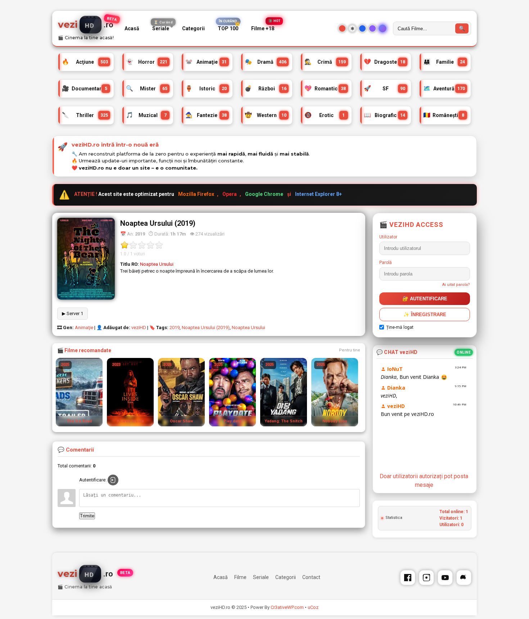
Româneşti (443, 114)
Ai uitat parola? (456, 284)
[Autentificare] (113, 480)
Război (265, 87)
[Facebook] (407, 577)
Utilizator (388, 236)
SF (384, 87)
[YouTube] (445, 577)
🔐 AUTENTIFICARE (424, 298)
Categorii (193, 28)
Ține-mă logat (399, 327)
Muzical (146, 114)
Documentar (84, 87)
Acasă (132, 28)
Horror (146, 60)
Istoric (206, 87)
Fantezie (206, 114)
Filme (240, 577)
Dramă (265, 60)
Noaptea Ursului (248, 327)
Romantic (325, 87)
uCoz (313, 607)
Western (265, 114)
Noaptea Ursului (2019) (206, 327)
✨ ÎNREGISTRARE (424, 314)
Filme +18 (263, 29)
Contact (311, 577)
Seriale (162, 27)
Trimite (87, 516)
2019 (174, 327)
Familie (444, 60)
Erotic (324, 114)
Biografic (384, 114)
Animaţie (206, 60)
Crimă (325, 60)
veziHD (138, 327)
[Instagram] (426, 577)
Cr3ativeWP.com (287, 607)
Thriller (85, 114)
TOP (228, 29)
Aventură (444, 87)
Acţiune (85, 60)
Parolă (385, 262)
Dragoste (384, 60)
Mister (146, 87)
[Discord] (463, 577)
